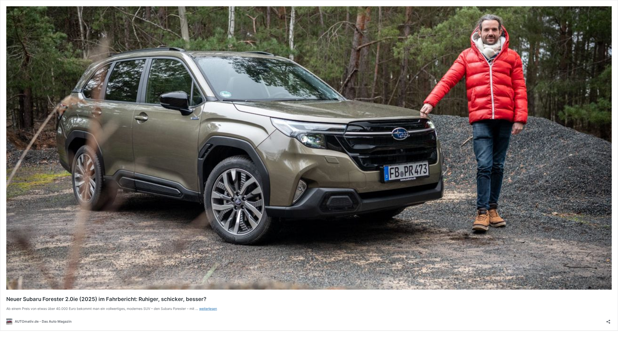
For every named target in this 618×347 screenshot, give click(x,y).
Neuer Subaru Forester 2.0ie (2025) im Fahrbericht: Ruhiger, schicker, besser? (106, 299)
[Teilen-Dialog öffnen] (608, 320)
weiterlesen (208, 309)
